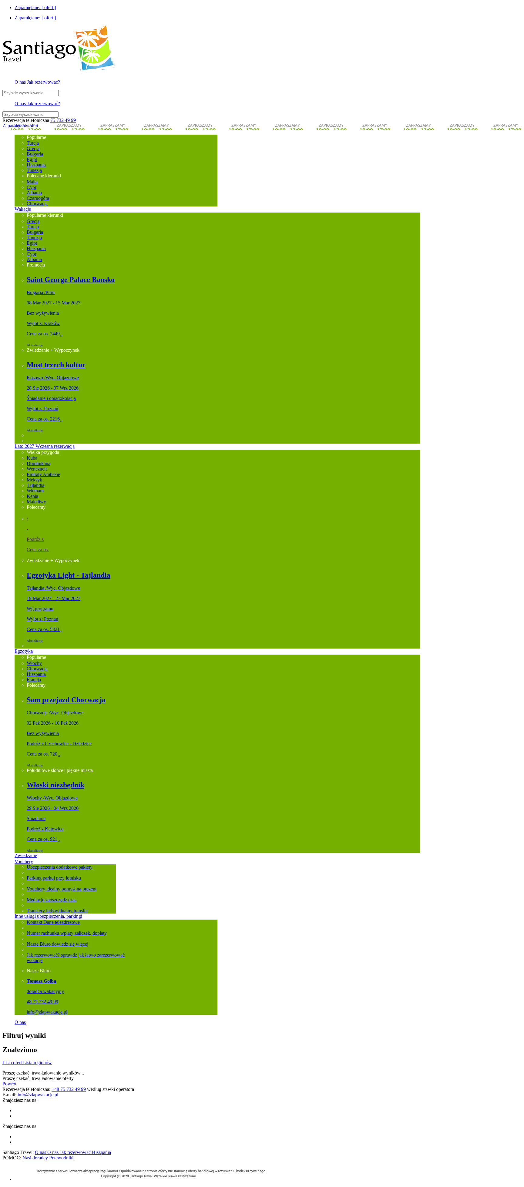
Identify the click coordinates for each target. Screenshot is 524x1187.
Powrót (9, 1083)
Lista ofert (12, 1062)
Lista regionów (37, 1062)
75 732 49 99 (63, 120)
